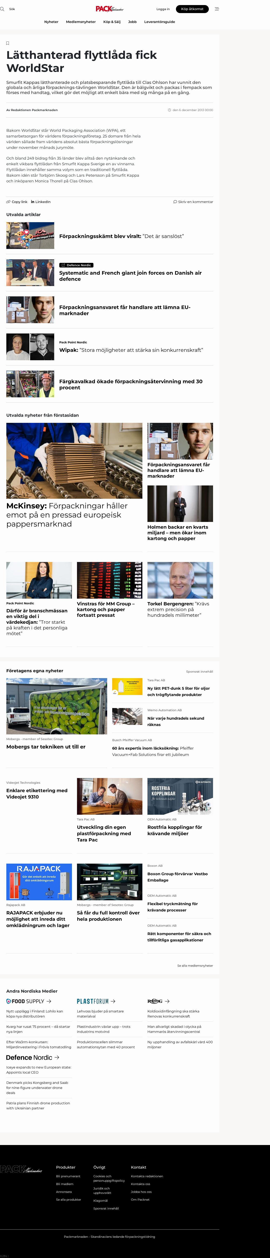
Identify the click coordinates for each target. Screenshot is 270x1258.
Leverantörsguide (159, 22)
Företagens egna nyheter (34, 670)
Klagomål (100, 1201)
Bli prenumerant (68, 1176)
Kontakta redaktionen (147, 1176)
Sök (12, 9)
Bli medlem (64, 1184)
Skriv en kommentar (195, 202)
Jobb (132, 22)
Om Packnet (140, 1200)
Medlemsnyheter (81, 22)
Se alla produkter (68, 1200)
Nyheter (51, 22)
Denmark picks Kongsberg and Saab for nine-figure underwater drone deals (37, 1088)
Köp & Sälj (112, 22)
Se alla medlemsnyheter (195, 966)
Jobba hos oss (141, 1192)
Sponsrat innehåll (106, 1208)
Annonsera (64, 1192)
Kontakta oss (140, 1184)
